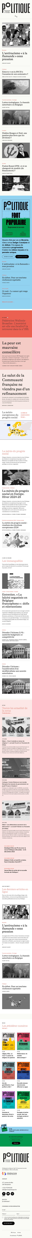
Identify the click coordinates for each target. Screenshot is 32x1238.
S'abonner (16, 1143)
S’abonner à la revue (22, 256)
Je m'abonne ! (6, 1201)
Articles (4, 1199)
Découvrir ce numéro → (8, 302)
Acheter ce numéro (8, 256)
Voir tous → (5, 1028)
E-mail (4, 1210)
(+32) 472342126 (7, 1187)
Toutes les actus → (7, 713)
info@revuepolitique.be (9, 1189)
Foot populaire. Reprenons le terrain (18, 1130)
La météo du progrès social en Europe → (25, 415)
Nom (18, 1214)
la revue (24, 457)
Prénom (4, 1214)
